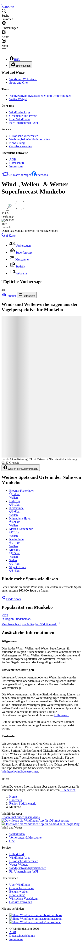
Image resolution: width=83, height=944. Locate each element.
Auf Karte (9, 235)
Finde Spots (13, 599)
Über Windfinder (19, 119)
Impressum (16, 166)
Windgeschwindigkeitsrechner (20, 771)
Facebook (42, 175)
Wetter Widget (18, 99)
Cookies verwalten (20, 146)
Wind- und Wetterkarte (23, 79)
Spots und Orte (18, 82)
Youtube (55, 922)
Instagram (56, 918)
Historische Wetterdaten (23, 136)
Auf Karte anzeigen (19, 175)
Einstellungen (22, 65)
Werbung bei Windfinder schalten (29, 139)
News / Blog (17, 142)
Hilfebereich (61, 715)
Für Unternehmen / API (23, 122)
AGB (12, 159)
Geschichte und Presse (23, 115)
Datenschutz (16, 163)
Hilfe (17, 59)
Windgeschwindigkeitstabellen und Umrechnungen (40, 95)
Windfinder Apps (19, 112)
